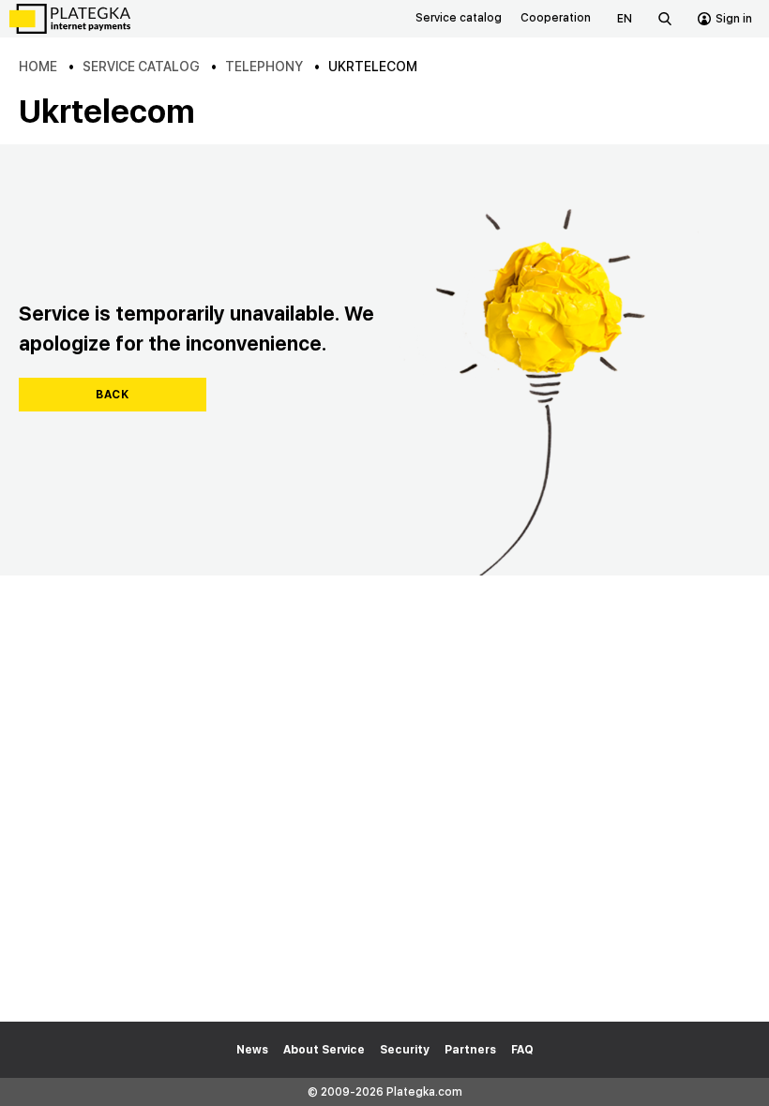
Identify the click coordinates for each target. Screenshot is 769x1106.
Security (405, 1049)
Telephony (264, 66)
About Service (324, 1049)
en (624, 18)
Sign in (734, 18)
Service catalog (458, 17)
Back (112, 394)
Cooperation (555, 17)
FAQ (522, 1049)
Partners (470, 1049)
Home (38, 66)
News (252, 1049)
